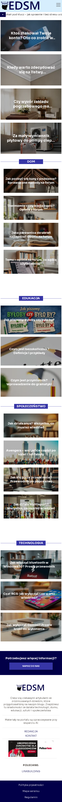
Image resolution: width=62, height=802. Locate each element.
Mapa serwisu (31, 791)
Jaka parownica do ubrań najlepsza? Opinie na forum (31, 235)
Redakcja (31, 731)
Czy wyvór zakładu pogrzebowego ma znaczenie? (31, 104)
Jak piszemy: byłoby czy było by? (29, 320)
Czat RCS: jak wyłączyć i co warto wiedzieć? (29, 596)
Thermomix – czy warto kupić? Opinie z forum (31, 208)
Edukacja (31, 298)
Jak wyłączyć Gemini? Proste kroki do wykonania (29, 627)
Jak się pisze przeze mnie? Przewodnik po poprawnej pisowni (31, 479)
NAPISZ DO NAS (31, 666)
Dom (31, 161)
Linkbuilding (31, 771)
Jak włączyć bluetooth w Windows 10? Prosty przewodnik (29, 564)
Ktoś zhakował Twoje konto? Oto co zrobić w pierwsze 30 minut (31, 35)
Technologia (31, 543)
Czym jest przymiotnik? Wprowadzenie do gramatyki (29, 382)
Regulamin (31, 797)
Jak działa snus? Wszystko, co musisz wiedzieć (31, 425)
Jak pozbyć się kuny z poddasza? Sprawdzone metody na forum (30, 181)
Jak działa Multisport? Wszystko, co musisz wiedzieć (31, 506)
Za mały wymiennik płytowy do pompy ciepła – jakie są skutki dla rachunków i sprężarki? (31, 138)
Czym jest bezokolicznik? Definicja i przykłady (29, 351)
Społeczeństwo (31, 406)
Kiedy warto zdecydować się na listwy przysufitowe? (31, 70)
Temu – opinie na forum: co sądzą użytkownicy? (31, 262)
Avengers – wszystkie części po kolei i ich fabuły (31, 452)
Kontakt (31, 735)
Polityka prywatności (31, 785)
